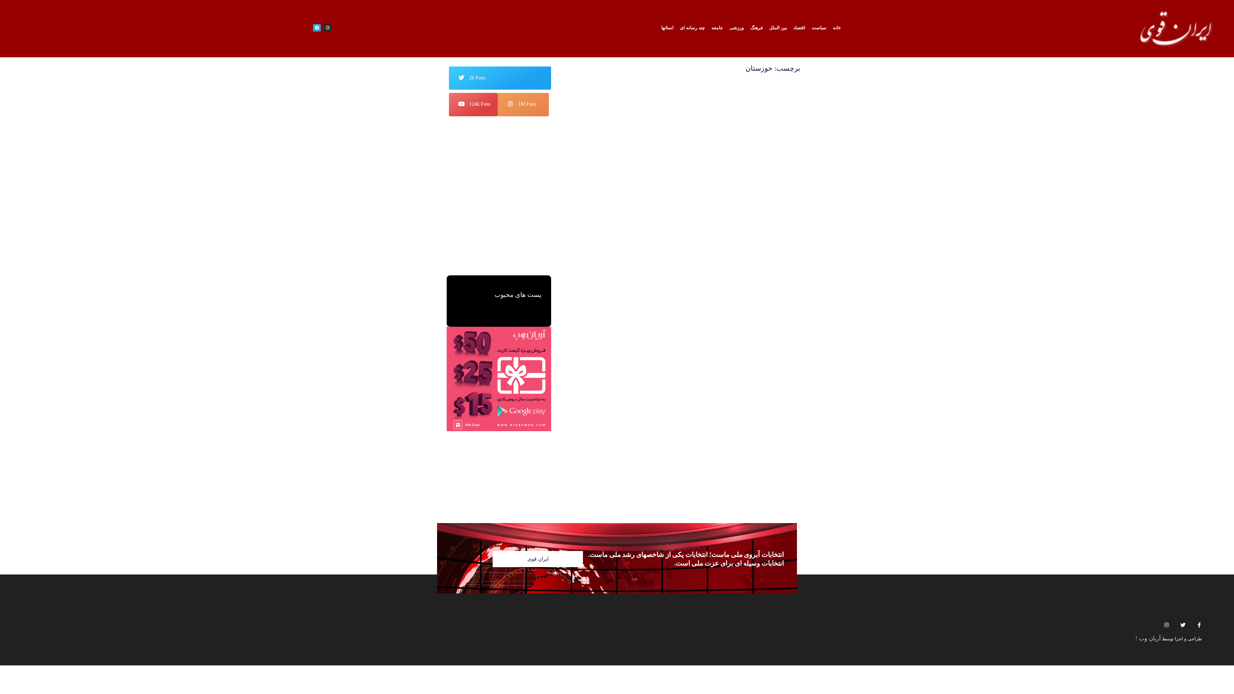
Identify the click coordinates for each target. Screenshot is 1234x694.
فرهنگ (756, 27)
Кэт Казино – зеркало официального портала (509, 221)
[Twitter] (1182, 624)
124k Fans (479, 104)
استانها (667, 27)
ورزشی (736, 27)
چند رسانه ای (692, 27)
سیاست (819, 27)
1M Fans (527, 104)
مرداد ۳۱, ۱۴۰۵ (499, 233)
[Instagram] (1166, 624)
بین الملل (778, 27)
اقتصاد (799, 27)
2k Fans (477, 77)
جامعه (717, 27)
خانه (837, 27)
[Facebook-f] (1199, 624)
